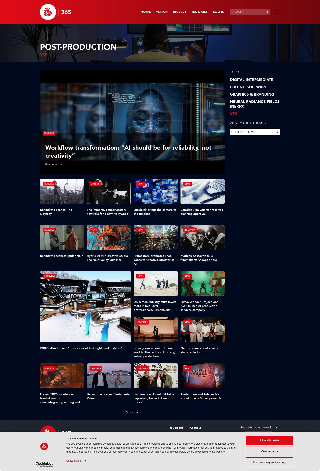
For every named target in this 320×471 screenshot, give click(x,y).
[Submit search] (267, 12)
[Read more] (132, 122)
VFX (233, 113)
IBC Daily (200, 12)
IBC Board (176, 428)
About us (195, 428)
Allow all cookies (269, 440)
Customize (267, 451)
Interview (49, 276)
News (141, 184)
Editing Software (248, 87)
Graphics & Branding (252, 94)
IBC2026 (179, 12)
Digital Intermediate (251, 79)
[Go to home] (55, 12)
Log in (219, 12)
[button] (277, 12)
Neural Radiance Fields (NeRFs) (255, 104)
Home (146, 12)
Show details (74, 460)
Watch (162, 12)
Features (49, 133)
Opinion (95, 184)
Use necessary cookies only (269, 462)
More (129, 412)
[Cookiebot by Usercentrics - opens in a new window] (44, 464)
